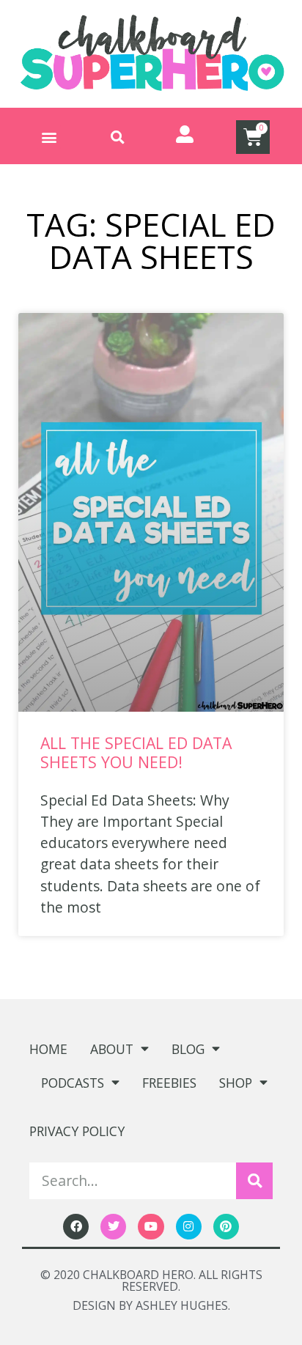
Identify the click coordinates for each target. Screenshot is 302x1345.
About (111, 1049)
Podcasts (72, 1082)
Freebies (169, 1082)
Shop (235, 1082)
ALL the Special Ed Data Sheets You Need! (136, 752)
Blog (188, 1049)
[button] (49, 137)
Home (48, 1049)
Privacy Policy (77, 1131)
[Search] (254, 1180)
